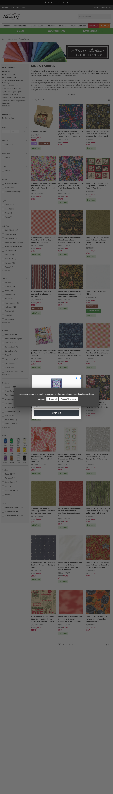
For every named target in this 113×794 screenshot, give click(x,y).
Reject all (53, 399)
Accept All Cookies (68, 399)
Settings (41, 399)
